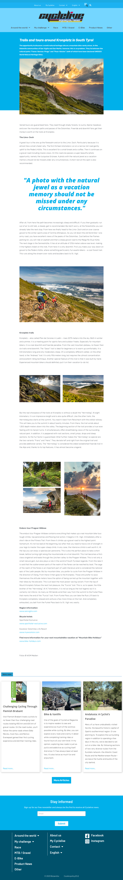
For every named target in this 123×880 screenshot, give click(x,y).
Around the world (19, 27)
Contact (62, 5)
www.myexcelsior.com (29, 632)
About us (37, 5)
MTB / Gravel (68, 27)
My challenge (40, 27)
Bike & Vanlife (52, 714)
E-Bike (82, 27)
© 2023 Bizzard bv (51, 876)
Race (55, 27)
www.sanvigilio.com (28, 611)
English (74, 5)
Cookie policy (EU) (71, 876)
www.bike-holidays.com (30, 641)
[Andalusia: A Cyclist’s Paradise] (102, 695)
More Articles (61, 780)
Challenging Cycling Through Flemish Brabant (20, 709)
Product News (96, 27)
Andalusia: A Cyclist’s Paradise (97, 716)
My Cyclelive (50, 5)
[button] (85, 5)
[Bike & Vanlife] (61, 695)
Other (109, 27)
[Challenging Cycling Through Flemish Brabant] (20, 692)
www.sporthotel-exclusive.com (33, 623)
